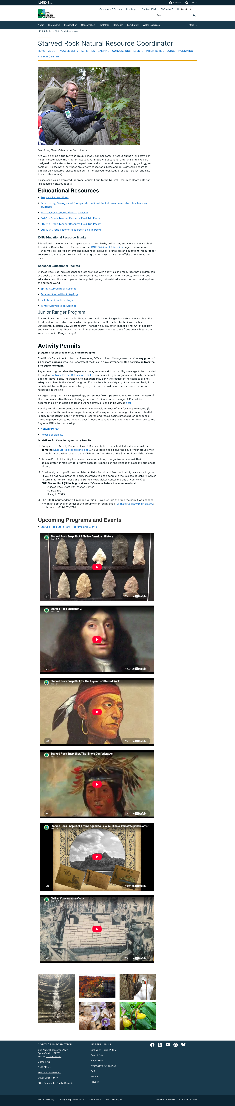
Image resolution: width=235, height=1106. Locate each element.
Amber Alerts (95, 1099)
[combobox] (186, 9)
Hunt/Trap (104, 25)
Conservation (88, 25)
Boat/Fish (118, 25)
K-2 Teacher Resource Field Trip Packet (64, 212)
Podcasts (96, 1076)
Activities (88, 50)
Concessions (121, 50)
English (184, 9)
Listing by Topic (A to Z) (104, 1050)
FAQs (93, 1071)
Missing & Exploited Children (72, 1099)
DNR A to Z (167, 9)
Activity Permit (61, 375)
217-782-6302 (53, 1056)
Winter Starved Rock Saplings (58, 305)
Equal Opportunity (48, 1077)
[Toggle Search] (194, 15)
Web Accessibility (46, 1099)
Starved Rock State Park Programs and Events (69, 526)
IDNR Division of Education (106, 247)
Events (138, 50)
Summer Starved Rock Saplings (59, 294)
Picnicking (185, 50)
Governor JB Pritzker (110, 9)
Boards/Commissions (49, 1072)
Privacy (95, 1081)
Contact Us (44, 1061)
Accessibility (69, 50)
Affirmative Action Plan (103, 1065)
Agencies (177, 3)
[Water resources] (162, 24)
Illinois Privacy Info (114, 1099)
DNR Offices (44, 1067)
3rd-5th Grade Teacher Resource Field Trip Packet (71, 218)
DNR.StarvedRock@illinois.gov (71, 449)
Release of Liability (82, 375)
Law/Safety (133, 25)
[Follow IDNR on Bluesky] (183, 1045)
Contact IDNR (149, 9)
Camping (103, 50)
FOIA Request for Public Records (55, 1083)
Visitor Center (48, 56)
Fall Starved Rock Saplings (57, 300)
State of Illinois (190, 1099)
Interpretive (155, 50)
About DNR (97, 1060)
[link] (152, 1045)
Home (42, 50)
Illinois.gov (132, 9)
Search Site (97, 1055)
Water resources (151, 25)
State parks (54, 25)
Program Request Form (55, 197)
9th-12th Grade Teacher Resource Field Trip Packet (72, 229)
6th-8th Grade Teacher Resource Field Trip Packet (71, 224)
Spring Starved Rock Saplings (58, 288)
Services (193, 3)
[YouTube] (168, 1045)
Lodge (171, 50)
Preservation (70, 25)
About (41, 25)
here (129, 402)
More (191, 25)
